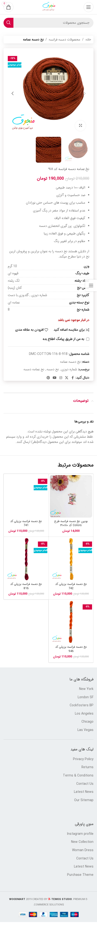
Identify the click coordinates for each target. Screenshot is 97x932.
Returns (87, 767)
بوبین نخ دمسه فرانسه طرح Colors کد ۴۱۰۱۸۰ (71, 523)
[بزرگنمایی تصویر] (80, 125)
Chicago (87, 722)
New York (86, 689)
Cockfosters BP (81, 705)
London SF (85, 697)
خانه (88, 39)
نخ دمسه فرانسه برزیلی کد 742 (71, 586)
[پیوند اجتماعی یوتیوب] (54, 378)
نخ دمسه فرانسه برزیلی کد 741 (26, 523)
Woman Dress (82, 850)
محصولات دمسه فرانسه (64, 39)
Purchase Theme (80, 875)
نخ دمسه (53, 369)
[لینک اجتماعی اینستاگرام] (61, 378)
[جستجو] (8, 23)
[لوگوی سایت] (48, 7)
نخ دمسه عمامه (33, 39)
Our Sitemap (83, 800)
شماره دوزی (69, 369)
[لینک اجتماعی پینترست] (48, 378)
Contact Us (84, 784)
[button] (84, 93)
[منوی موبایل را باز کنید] (88, 7)
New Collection (82, 842)
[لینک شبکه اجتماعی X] (67, 378)
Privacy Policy (83, 759)
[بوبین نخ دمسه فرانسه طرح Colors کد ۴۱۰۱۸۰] (71, 496)
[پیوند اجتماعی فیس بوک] (72, 378)
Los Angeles (84, 714)
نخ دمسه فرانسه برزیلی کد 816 (26, 586)
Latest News (83, 792)
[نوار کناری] (91, 285)
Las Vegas (85, 730)
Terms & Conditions (78, 775)
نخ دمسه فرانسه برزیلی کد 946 (71, 649)
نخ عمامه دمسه (34, 369)
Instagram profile (80, 834)
